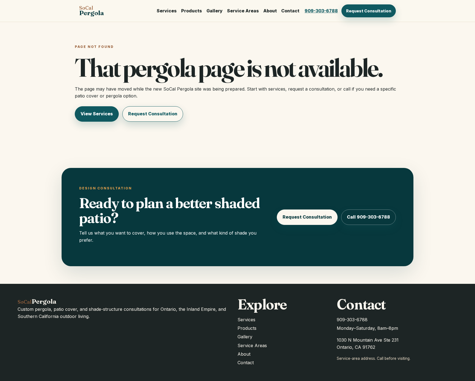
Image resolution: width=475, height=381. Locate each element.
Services (167, 10)
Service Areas (243, 10)
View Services (97, 113)
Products (191, 10)
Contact (290, 10)
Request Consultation (368, 11)
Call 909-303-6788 (368, 217)
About (270, 10)
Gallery (214, 10)
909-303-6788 (321, 10)
